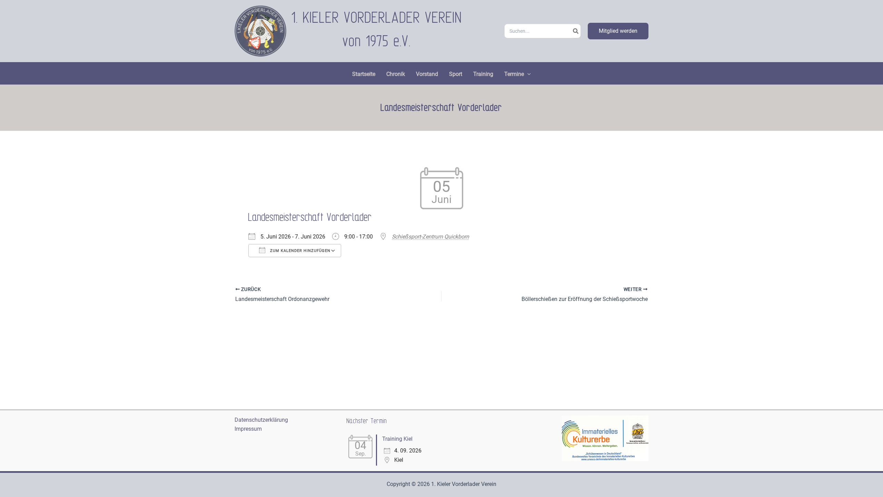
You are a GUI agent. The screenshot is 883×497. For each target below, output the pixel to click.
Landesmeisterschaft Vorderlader (310, 218)
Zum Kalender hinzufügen (299, 250)
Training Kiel (397, 439)
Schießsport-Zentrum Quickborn (430, 236)
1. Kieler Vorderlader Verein (377, 17)
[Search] (576, 31)
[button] (618, 31)
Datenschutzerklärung (261, 420)
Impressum (248, 429)
